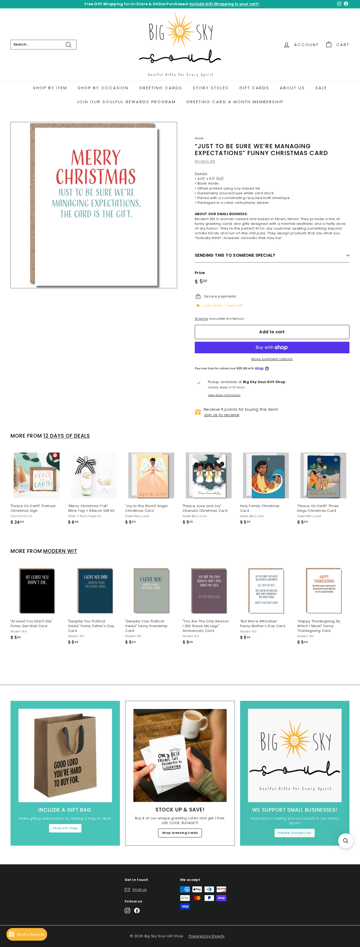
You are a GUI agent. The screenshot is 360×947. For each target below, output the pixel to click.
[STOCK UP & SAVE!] (179, 755)
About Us (292, 88)
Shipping (201, 318)
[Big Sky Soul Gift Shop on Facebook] (137, 910)
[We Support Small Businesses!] (295, 755)
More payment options (272, 359)
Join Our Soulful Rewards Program (126, 102)
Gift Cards (254, 88)
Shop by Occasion (103, 88)
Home (199, 138)
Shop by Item (50, 88)
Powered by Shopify (207, 936)
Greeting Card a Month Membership (234, 102)
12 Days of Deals (66, 435)
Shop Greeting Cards (180, 833)
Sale (321, 88)
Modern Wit (205, 161)
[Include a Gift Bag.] (65, 755)
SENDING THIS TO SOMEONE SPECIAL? (235, 255)
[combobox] (43, 44)
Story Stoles (211, 88)
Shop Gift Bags (65, 828)
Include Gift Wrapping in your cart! (224, 4)
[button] (345, 841)
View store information (224, 395)
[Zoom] (94, 205)
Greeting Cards (160, 88)
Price (200, 272)
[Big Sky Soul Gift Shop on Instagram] (127, 910)
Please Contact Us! (294, 833)
